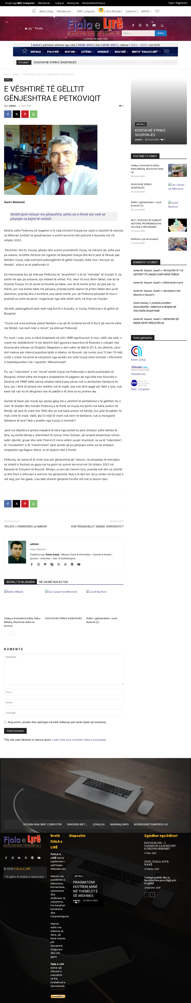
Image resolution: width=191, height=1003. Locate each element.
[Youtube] (153, 25)
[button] (162, 25)
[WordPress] (73, 564)
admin (12, 105)
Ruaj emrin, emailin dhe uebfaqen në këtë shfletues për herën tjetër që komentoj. (57, 722)
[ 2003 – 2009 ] (138, 45)
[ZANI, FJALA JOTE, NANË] (183, 864)
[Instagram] (140, 25)
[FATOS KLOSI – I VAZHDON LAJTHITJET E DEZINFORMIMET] (183, 845)
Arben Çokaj (138, 359)
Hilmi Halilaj (140, 303)
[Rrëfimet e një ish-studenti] (177, 244)
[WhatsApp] (33, 114)
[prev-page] (6, 633)
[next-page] (12, 633)
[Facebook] (133, 25)
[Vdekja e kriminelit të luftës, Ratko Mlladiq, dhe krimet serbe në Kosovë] (22, 602)
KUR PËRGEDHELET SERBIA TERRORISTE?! (97, 526)
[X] (147, 25)
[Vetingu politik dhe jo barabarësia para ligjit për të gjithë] (183, 880)
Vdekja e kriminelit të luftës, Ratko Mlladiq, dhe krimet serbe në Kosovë (22, 622)
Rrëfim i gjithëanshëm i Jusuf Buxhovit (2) (59, 62)
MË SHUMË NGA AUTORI (53, 582)
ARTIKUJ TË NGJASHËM (20, 582)
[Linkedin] (19, 858)
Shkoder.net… (139, 374)
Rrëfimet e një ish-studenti (144, 239)
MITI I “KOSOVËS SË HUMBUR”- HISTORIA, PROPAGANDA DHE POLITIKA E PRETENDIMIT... (146, 223)
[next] (172, 62)
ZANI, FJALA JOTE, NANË (156, 863)
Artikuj (15, 74)
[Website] (67, 564)
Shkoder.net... (59, 869)
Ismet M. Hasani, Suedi (146, 270)
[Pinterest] (25, 114)
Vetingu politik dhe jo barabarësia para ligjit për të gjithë (160, 880)
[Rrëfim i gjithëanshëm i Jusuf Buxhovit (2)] (104, 602)
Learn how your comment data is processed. (79, 739)
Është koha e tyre (173, 282)
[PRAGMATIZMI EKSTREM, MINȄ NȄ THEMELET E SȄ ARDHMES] (86, 873)
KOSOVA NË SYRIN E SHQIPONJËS (63, 618)
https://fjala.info (38, 549)
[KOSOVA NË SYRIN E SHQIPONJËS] (63, 602)
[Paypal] (46, 564)
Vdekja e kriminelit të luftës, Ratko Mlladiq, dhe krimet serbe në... (147, 169)
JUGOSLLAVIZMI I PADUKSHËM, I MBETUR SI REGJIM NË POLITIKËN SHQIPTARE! (154, 306)
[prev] (166, 62)
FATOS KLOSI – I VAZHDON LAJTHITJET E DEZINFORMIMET (160, 846)
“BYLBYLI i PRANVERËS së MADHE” (25, 526)
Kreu (6, 74)
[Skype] (53, 564)
